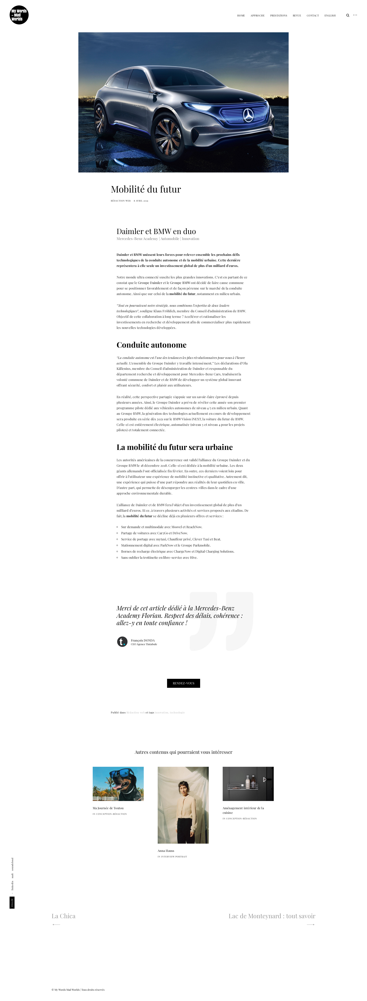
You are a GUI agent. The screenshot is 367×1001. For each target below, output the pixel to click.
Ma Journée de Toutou (108, 808)
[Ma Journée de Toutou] (118, 784)
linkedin (12, 885)
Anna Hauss (166, 851)
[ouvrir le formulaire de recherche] (347, 15)
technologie (177, 712)
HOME (241, 15)
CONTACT (313, 15)
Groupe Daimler (150, 283)
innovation (161, 712)
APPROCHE (258, 15)
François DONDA (143, 640)
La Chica (64, 916)
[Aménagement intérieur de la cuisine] (248, 784)
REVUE (297, 15)
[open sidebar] (353, 15)
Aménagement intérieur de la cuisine (243, 810)
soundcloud (12, 864)
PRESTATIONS (278, 15)
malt (12, 875)
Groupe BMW (180, 283)
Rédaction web (121, 200)
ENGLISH (330, 15)
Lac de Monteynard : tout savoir (272, 916)
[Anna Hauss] (183, 805)
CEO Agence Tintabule (144, 644)
